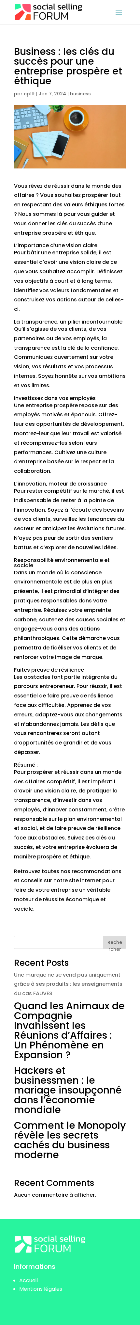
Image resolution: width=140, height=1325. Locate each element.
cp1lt (29, 93)
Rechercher (114, 944)
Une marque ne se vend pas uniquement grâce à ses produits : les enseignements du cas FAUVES (68, 984)
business (80, 93)
